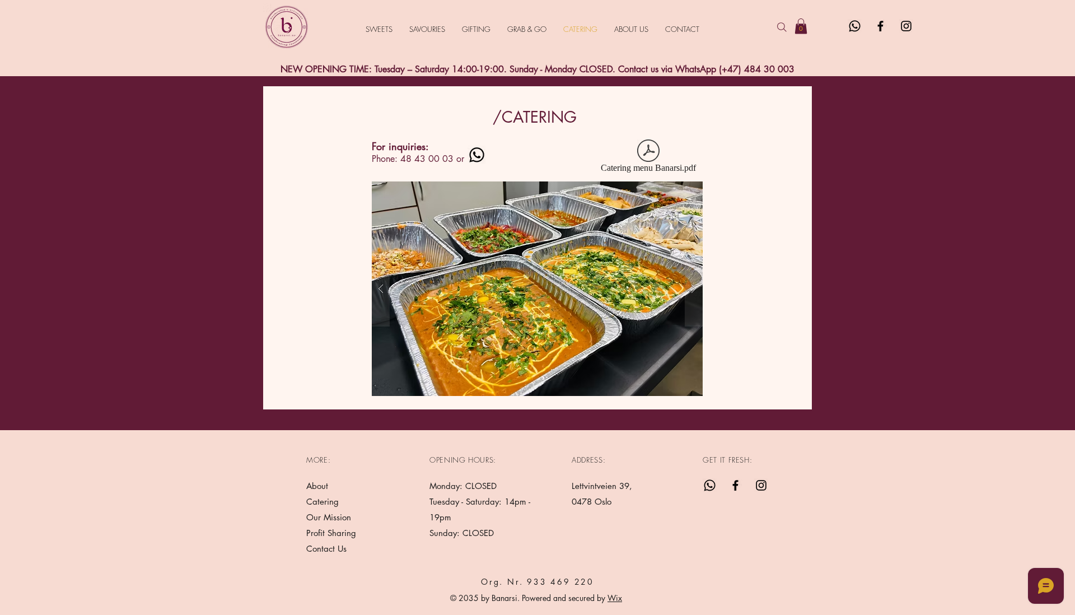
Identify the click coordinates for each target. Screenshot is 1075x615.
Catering (324, 501)
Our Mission (328, 517)
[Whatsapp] (855, 26)
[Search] (782, 27)
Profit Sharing (331, 533)
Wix (614, 598)
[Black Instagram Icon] (906, 26)
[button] (800, 26)
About (317, 486)
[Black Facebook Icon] (880, 26)
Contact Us (326, 548)
